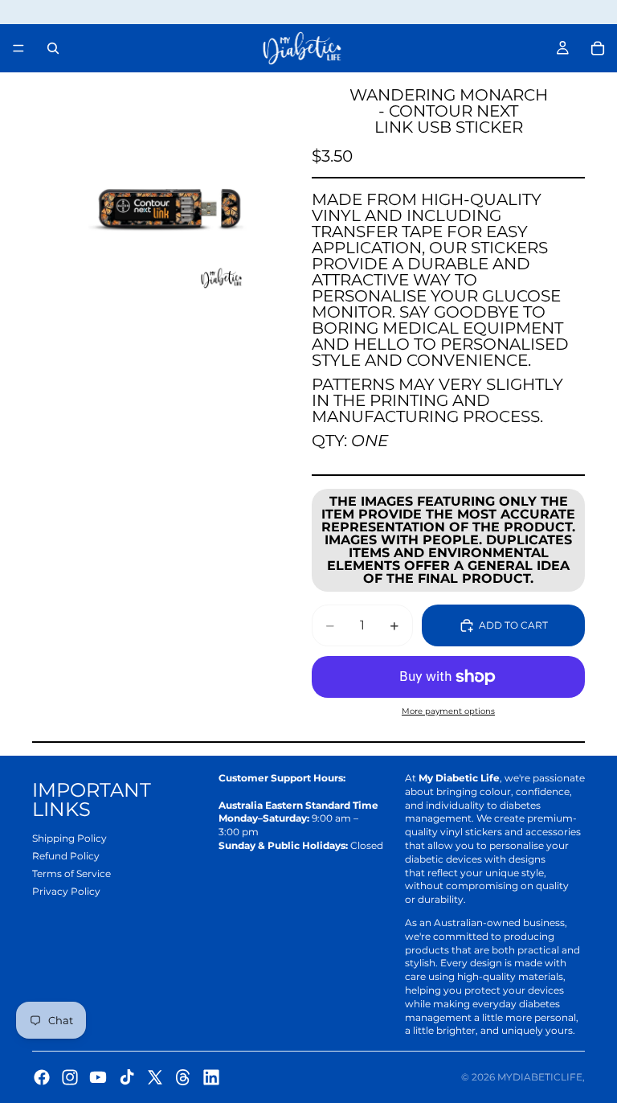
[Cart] (597, 48)
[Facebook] (41, 1077)
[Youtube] (98, 1077)
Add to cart (513, 625)
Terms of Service (71, 873)
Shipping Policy (69, 838)
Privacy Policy (66, 891)
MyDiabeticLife (539, 1077)
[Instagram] (70, 1077)
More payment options (448, 711)
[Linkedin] (211, 1077)
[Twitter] (155, 1077)
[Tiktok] (127, 1077)
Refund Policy (66, 856)
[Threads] (183, 1077)
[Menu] (18, 48)
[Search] (53, 48)
